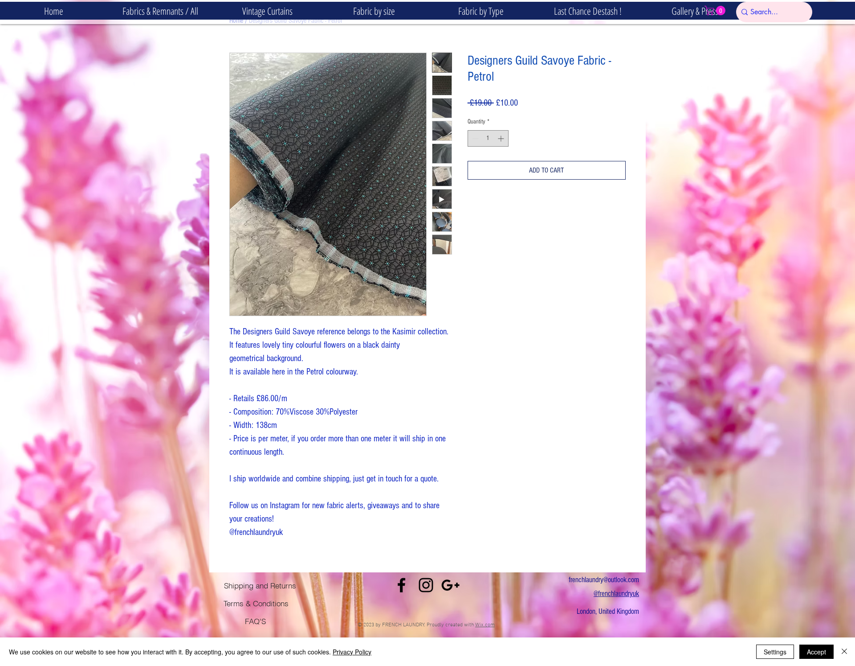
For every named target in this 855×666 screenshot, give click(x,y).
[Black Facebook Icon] (401, 585)
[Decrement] (474, 138)
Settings (775, 651)
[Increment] (501, 138)
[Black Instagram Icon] (426, 585)
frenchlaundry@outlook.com (604, 580)
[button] (374, 11)
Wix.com (485, 625)
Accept (816, 651)
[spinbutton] (488, 138)
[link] (716, 10)
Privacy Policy (352, 651)
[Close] (844, 652)
